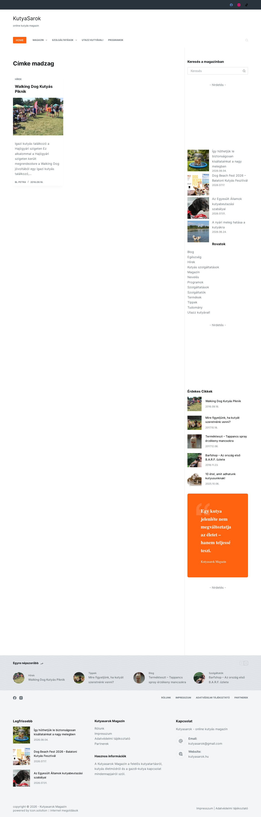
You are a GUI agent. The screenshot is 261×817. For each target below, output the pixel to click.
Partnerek (241, 697)
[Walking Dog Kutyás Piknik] (38, 116)
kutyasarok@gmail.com (205, 743)
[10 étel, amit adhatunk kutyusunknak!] (194, 479)
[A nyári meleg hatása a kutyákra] (198, 231)
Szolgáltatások (62, 40)
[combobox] (214, 71)
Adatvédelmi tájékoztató (213, 697)
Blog (190, 252)
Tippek (192, 302)
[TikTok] (246, 4)
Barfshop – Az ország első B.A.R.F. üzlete (227, 680)
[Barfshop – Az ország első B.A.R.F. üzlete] (194, 460)
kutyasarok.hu (198, 756)
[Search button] (244, 70)
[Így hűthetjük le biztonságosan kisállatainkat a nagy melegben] (198, 160)
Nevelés (193, 277)
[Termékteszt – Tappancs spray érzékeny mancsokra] (194, 441)
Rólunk (166, 697)
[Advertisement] (178, 18)
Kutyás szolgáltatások (203, 267)
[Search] (247, 40)
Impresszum (183, 697)
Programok (115, 40)
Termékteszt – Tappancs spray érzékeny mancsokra (167, 680)
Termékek (194, 297)
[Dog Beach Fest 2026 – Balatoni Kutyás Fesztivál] (198, 185)
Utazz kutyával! (92, 40)
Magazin (38, 40)
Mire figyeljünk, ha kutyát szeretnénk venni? (106, 680)
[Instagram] (238, 4)
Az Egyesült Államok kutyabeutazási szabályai (227, 204)
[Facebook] (231, 4)
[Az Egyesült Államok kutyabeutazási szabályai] (198, 208)
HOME (20, 40)
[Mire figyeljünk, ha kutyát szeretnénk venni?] (194, 423)
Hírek (18, 79)
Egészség (194, 257)
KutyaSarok (27, 18)
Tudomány (195, 307)
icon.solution (38, 810)
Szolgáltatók (196, 292)
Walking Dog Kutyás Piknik (223, 401)
